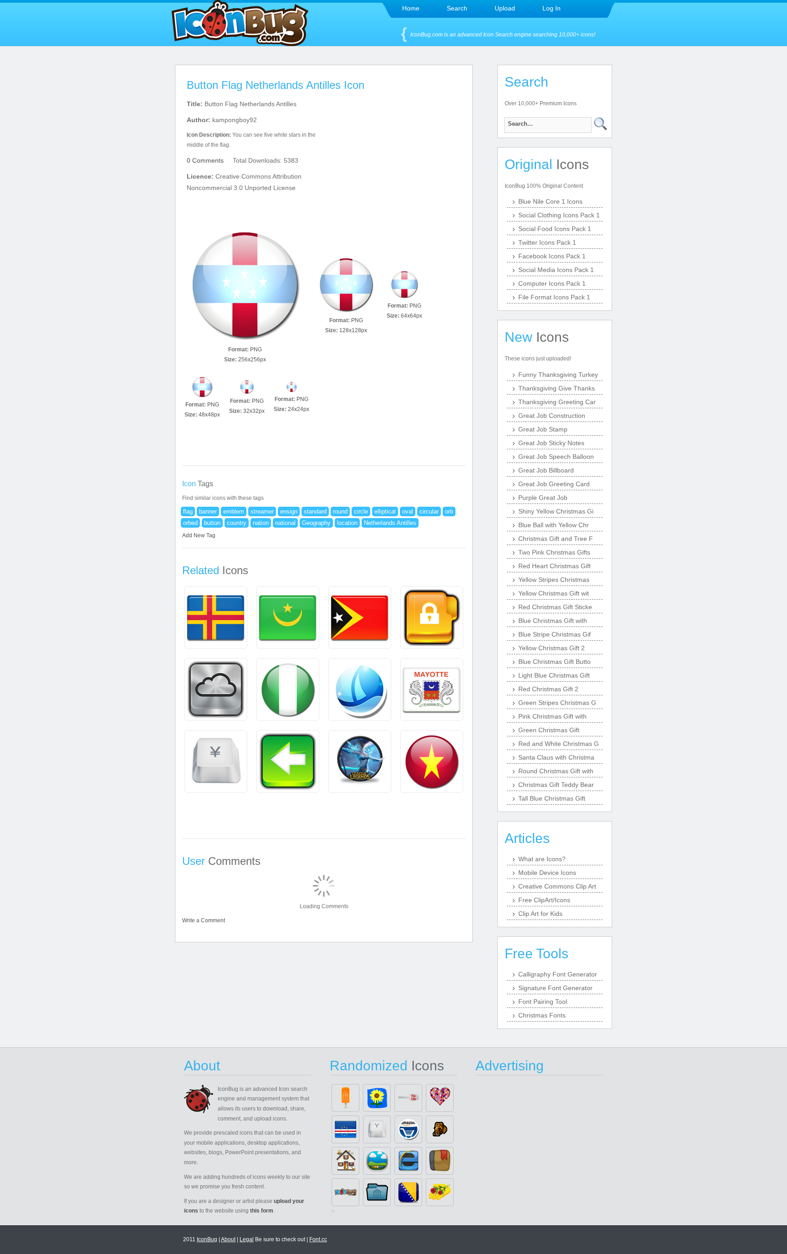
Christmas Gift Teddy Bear (556, 784)
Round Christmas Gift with (555, 771)
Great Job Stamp (542, 429)
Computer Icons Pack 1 (552, 283)
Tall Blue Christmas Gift (551, 798)
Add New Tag (198, 535)
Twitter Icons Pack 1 (547, 242)
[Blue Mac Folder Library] (376, 1192)
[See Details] (216, 617)
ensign (288, 511)
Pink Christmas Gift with (552, 716)
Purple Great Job (542, 497)
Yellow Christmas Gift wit (553, 593)
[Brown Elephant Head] (439, 1129)
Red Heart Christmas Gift (554, 566)
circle (361, 511)
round (340, 511)
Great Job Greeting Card (554, 484)
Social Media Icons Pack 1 (556, 269)
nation (261, 522)
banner (208, 511)
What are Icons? (542, 859)
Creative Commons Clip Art (557, 886)
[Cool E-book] (439, 1160)
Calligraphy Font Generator (557, 974)
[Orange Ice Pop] (345, 1097)
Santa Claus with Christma (556, 757)
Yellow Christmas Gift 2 (551, 648)
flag (188, 511)
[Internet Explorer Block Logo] (408, 1160)
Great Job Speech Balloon (556, 456)
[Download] (245, 284)
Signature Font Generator (555, 988)
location (347, 522)
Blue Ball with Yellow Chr (553, 525)
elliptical (385, 511)
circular (429, 511)
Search (457, 8)
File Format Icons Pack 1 (554, 297)
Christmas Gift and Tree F (555, 538)
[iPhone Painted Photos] (376, 1097)
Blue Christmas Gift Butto (554, 661)
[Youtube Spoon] (408, 1097)
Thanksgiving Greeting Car (557, 402)
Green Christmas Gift (548, 730)
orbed (190, 522)
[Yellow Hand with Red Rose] (439, 1192)
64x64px (411, 316)
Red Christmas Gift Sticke (555, 607)
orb (449, 511)
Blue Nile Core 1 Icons (550, 201)
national (285, 522)
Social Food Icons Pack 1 (554, 228)
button (212, 522)
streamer (262, 511)
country (236, 522)
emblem (233, 511)
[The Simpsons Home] (345, 1160)
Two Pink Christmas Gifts (554, 552)
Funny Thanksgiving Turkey (558, 374)
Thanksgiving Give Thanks (556, 388)
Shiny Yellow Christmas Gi (555, 511)
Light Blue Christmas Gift (554, 675)
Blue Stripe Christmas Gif (554, 634)
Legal (247, 1239)
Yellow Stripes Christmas (553, 579)
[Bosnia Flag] (408, 1192)
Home (410, 8)
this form (261, 1211)
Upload (505, 8)
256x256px (252, 359)
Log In (551, 8)
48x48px (209, 414)
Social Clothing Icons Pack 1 (559, 215)
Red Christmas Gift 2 (548, 689)
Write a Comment (203, 920)
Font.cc (318, 1239)
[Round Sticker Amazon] (408, 1129)
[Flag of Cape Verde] (345, 1129)
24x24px (298, 409)
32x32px (254, 411)
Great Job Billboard (546, 470)
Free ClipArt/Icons (544, 900)
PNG (256, 349)
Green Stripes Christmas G (557, 702)
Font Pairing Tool (542, 1001)
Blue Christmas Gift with (552, 620)
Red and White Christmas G (558, 743)
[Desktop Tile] (376, 1160)
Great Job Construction (551, 415)
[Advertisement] (401, 155)
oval (407, 511)
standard (315, 511)
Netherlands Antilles (390, 522)
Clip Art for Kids (540, 913)
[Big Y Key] (376, 1129)
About (228, 1239)
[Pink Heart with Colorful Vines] (439, 1097)
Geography (316, 522)
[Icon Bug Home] (240, 43)
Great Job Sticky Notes (551, 443)
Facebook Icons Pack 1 (552, 256)
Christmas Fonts (542, 1015)
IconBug (207, 1239)
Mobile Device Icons (547, 872)
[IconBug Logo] (345, 1192)
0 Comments (205, 160)
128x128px (353, 330)
